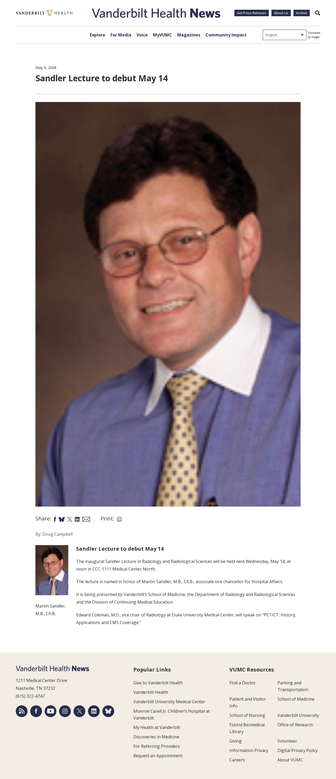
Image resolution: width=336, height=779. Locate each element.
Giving (235, 741)
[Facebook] (36, 711)
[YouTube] (50, 711)
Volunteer (287, 741)
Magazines (188, 35)
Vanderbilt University (298, 715)
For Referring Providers (156, 746)
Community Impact (226, 35)
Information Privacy (248, 750)
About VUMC (290, 760)
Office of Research (295, 725)
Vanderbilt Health (150, 692)
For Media (121, 35)
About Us (281, 13)
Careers (237, 760)
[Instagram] (65, 711)
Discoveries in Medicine (156, 737)
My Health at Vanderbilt (156, 727)
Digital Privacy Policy (297, 750)
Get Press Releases (251, 13)
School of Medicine (295, 699)
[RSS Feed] (22, 711)
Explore (97, 35)
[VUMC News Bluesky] (108, 711)
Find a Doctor (242, 683)
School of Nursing (247, 715)
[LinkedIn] (94, 711)
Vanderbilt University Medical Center (169, 702)
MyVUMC (162, 35)
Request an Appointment (157, 756)
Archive (301, 13)
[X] (79, 711)
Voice (142, 35)
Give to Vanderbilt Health (158, 683)
